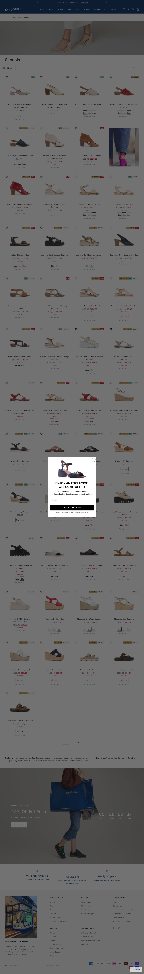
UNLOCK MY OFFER (72, 508)
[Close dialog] (93, 460)
